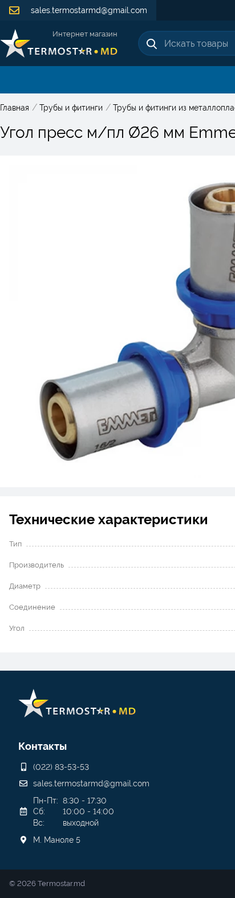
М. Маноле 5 (56, 839)
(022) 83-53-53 (61, 767)
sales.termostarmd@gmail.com (88, 10)
